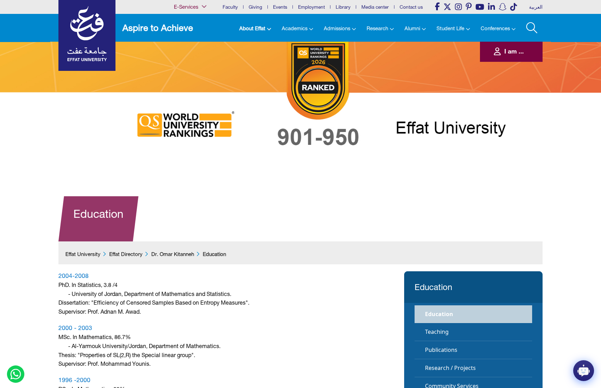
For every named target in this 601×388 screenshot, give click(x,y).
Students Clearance (185, 100)
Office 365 (177, 78)
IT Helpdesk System (185, 71)
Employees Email (183, 50)
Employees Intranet (185, 57)
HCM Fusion (179, 64)
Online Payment (182, 85)
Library (343, 7)
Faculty (230, 7)
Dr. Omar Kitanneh (172, 254)
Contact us (411, 7)
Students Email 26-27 (187, 107)
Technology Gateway (186, 121)
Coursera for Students (187, 43)
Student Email (180, 114)
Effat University (83, 254)
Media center (375, 7)
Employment (311, 7)
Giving (255, 7)
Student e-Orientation (187, 93)
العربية (536, 7)
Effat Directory (126, 254)
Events (280, 7)
